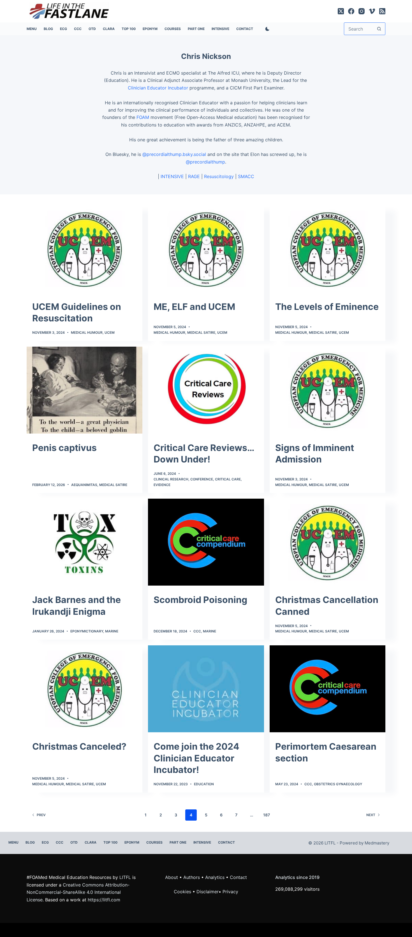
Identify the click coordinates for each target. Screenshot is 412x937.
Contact (244, 29)
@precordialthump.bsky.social (174, 154)
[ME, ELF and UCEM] (206, 249)
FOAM (142, 117)
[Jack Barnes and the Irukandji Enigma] (84, 542)
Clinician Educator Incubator (158, 88)
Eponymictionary (86, 631)
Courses (173, 29)
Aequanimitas (84, 485)
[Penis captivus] (84, 390)
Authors (191, 877)
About (171, 877)
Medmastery (377, 843)
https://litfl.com (104, 900)
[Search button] (379, 29)
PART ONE (196, 29)
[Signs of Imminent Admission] (327, 390)
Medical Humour (87, 332)
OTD (92, 29)
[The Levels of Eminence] (327, 249)
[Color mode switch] (266, 29)
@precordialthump (205, 162)
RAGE (194, 176)
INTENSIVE (220, 29)
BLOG (48, 29)
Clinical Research (171, 479)
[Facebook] (351, 11)
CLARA (109, 29)
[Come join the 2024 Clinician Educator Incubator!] (206, 688)
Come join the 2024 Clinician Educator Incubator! (196, 758)
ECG (63, 29)
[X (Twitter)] (341, 11)
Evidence (162, 485)
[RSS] (382, 11)
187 (266, 814)
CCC (78, 29)
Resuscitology (219, 176)
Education (204, 784)
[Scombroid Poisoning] (206, 542)
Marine (111, 631)
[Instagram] (361, 11)
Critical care (228, 479)
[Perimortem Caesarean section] (327, 688)
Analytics (214, 877)
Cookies (183, 891)
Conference (201, 479)
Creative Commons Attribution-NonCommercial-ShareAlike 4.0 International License (78, 892)
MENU (32, 29)
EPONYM (150, 29)
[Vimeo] (372, 11)
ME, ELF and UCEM (194, 306)
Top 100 (129, 29)
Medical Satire (201, 332)
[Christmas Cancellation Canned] (327, 542)
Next (370, 815)
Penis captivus (64, 447)
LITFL (125, 877)
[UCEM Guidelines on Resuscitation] (84, 249)
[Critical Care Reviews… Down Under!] (206, 390)
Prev (41, 815)
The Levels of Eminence (327, 306)
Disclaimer (207, 891)
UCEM (110, 332)
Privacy (230, 891)
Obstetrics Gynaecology (338, 784)
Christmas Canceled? (79, 746)
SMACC (246, 176)
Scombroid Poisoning (200, 599)
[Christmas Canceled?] (84, 688)
